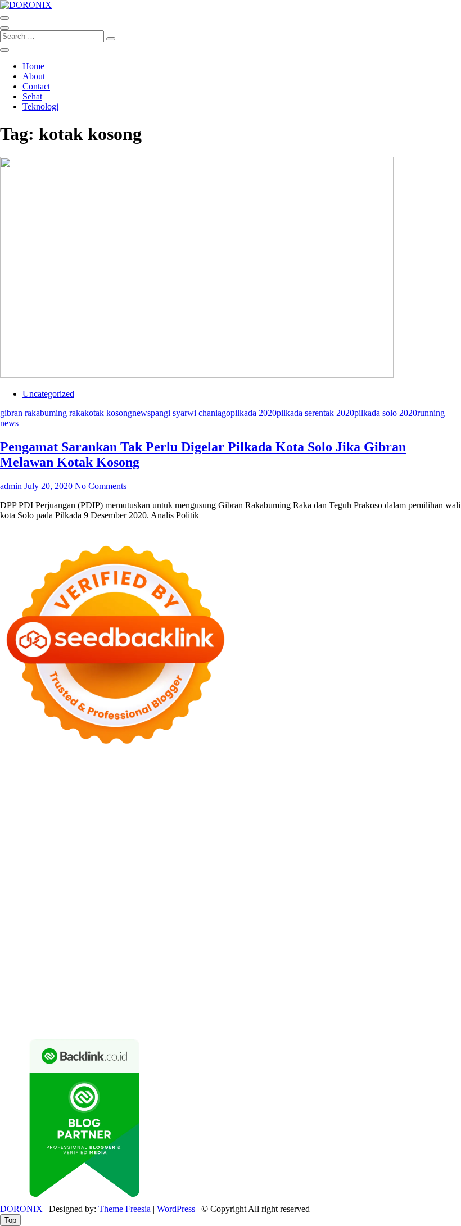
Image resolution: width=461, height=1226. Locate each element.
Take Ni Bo (365, 786)
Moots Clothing (48, 837)
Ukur (168, 998)
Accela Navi (409, 786)
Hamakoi (397, 826)
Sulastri (191, 837)
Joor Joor (190, 877)
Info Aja (336, 968)
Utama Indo (228, 826)
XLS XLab (363, 897)
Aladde (55, 826)
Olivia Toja (62, 816)
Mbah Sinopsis (295, 816)
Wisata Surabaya (44, 928)
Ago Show (219, 847)
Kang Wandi (47, 948)
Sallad (49, 847)
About (33, 76)
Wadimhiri (87, 796)
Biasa (108, 988)
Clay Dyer (359, 907)
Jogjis (334, 816)
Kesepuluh (211, 1009)
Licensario (266, 887)
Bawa (418, 978)
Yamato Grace (331, 806)
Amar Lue (177, 867)
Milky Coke (149, 897)
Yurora (145, 816)
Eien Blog (18, 847)
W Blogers (285, 806)
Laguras (436, 847)
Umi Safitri (249, 968)
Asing (263, 978)
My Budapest (179, 907)
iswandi (130, 938)
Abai (84, 978)
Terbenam (17, 988)
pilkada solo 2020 (385, 413)
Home (33, 66)
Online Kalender (425, 877)
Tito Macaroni (344, 917)
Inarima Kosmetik (214, 887)
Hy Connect (327, 826)
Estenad (365, 826)
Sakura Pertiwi (150, 968)
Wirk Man (351, 928)
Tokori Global (69, 907)
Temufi (101, 867)
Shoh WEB (227, 837)
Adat (65, 978)
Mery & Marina (425, 837)
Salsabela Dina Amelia (392, 948)
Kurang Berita (71, 958)
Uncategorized (48, 394)
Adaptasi (39, 978)
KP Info (265, 826)
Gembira (49, 1009)
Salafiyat (207, 806)
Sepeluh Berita (173, 1019)
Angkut (237, 978)
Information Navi (401, 917)
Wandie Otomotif (103, 948)
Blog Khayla (209, 948)
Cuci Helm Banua (337, 938)
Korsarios (118, 887)
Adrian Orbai (204, 857)
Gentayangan (249, 998)
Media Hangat (332, 1019)
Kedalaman (425, 998)
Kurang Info (22, 958)
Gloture (75, 857)
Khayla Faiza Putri (239, 938)
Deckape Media (125, 907)
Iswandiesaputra (175, 938)
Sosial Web (317, 958)
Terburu (162, 988)
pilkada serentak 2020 (315, 413)
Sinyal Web (176, 958)
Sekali (140, 1009)
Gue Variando (240, 897)
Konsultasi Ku (326, 1009)
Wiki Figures (118, 786)
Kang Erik (249, 928)
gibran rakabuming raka (42, 413)
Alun (103, 978)
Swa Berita (19, 816)
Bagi (304, 978)
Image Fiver (196, 776)
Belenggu (79, 988)
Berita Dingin (429, 1009)
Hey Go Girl (352, 776)
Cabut (189, 988)
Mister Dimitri (125, 847)
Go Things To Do (285, 917)
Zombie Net (271, 837)
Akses (384, 988)
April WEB (430, 816)
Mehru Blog (426, 806)
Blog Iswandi (160, 948)
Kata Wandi (393, 938)
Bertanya (412, 968)
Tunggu (142, 998)
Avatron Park (399, 796)
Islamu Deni (381, 806)
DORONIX (21, 1209)
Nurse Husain (151, 837)
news (141, 413)
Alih (122, 978)
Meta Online (181, 816)
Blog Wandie (326, 948)
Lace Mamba (400, 776)
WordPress (176, 1209)
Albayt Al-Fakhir (304, 796)
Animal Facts (290, 897)
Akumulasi (175, 978)
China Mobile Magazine (332, 847)
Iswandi (289, 938)
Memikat (15, 1009)
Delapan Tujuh (146, 776)
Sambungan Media (265, 1009)
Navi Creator (49, 938)
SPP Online (111, 857)
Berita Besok (271, 958)
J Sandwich (112, 917)
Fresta (398, 816)
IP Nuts (64, 897)
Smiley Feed (156, 857)
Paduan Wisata (96, 968)
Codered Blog (394, 867)
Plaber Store (275, 786)
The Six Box (365, 887)
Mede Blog (347, 867)
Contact (36, 86)
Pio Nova (46, 877)
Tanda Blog (123, 1019)
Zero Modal (321, 786)
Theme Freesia (124, 1209)
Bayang (375, 978)
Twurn (84, 806)
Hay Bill (428, 907)
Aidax (292, 826)
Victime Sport (24, 897)
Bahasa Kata (382, 1019)
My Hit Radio (126, 826)
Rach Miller (398, 847)
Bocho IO (321, 907)
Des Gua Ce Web (219, 917)
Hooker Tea (65, 867)
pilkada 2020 (254, 413)
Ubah (116, 998)
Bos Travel (95, 928)
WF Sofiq (79, 847)
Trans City (209, 928)
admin (11, 486)
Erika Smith (251, 857)
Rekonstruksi (175, 847)
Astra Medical (415, 887)
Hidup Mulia (264, 847)
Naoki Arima (67, 917)
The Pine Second (304, 857)
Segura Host (419, 857)
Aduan (270, 988)
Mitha (256, 816)
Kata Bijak (225, 816)
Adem (322, 988)
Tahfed (318, 928)
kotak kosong (108, 413)
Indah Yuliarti (295, 968)
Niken (421, 928)
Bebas (49, 988)
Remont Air (21, 917)
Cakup (244, 988)
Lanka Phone (272, 776)
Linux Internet (160, 917)
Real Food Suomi (31, 887)
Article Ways (327, 877)
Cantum (216, 988)
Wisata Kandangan (267, 948)
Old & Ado (193, 897)
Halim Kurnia (203, 968)
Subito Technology (59, 786)
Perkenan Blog (26, 1019)
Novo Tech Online (328, 837)
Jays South (366, 816)
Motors (12, 776)
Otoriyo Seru (103, 897)
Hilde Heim (46, 796)
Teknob (175, 928)
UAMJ (328, 897)
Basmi (326, 978)
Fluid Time (441, 867)
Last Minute (158, 887)
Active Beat (21, 907)
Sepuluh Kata (379, 1009)
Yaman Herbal (410, 897)
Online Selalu (43, 968)
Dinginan (316, 998)
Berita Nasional (126, 958)
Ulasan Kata (201, 998)
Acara (10, 978)
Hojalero (379, 837)
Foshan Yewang (223, 786)
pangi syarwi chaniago (191, 413)
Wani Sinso (20, 826)
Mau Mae (287, 928)
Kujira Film (136, 867)
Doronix (313, 776)
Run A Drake (228, 907)
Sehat (32, 96)
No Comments (100, 486)
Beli (398, 978)
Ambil (143, 978)
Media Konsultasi (232, 1019)
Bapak (286, 998)
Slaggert (85, 826)
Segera (114, 1009)
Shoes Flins (85, 877)
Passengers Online (177, 796)
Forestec (395, 907)
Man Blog (390, 928)
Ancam (209, 978)
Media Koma (223, 958)
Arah (284, 978)
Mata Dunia (138, 928)
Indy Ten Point (313, 887)
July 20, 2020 (48, 486)
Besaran (388, 998)
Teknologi (40, 106)
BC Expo (285, 877)
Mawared (81, 887)
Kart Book (41, 857)
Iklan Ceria (244, 806)
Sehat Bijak (373, 968)
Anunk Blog (49, 776)
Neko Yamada (168, 786)
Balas (349, 978)
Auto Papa (355, 796)
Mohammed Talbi (140, 877)
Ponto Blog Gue (237, 877)
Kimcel (233, 776)
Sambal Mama (179, 826)
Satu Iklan (407, 958)
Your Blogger (362, 958)
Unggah (90, 998)
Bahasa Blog (78, 1019)
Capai (63, 998)
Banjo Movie (278, 907)
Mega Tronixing (366, 857)
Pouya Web (304, 867)
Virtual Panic (102, 837)
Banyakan (354, 998)
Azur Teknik (95, 776)
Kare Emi (214, 867)
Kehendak (171, 1009)
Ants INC (125, 796)
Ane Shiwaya (257, 867)
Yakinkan (83, 1009)
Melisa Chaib (107, 816)
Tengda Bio (21, 867)
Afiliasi (443, 968)
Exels (10, 857)
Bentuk (133, 988)
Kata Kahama (165, 806)
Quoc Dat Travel (242, 796)
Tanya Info (285, 1019)
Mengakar (354, 988)
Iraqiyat (13, 877)
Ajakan (297, 988)
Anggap (411, 988)
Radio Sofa (95, 938)
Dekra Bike (373, 877)
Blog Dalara (48, 806)
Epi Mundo (118, 806)
